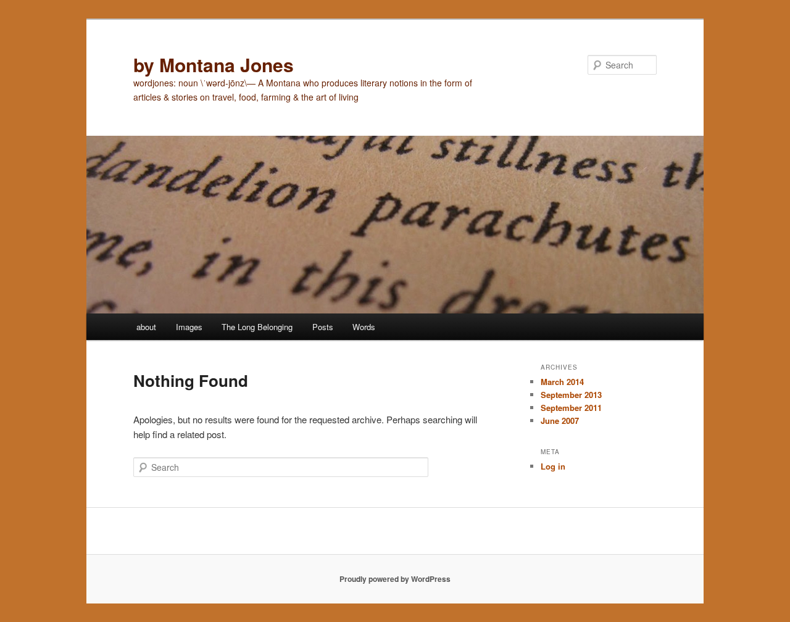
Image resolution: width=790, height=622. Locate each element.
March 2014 (562, 382)
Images (189, 327)
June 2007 (560, 420)
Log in (553, 466)
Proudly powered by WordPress (395, 578)
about (146, 327)
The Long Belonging (257, 327)
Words (363, 327)
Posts (322, 327)
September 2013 (571, 394)
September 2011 (571, 407)
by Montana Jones (213, 64)
